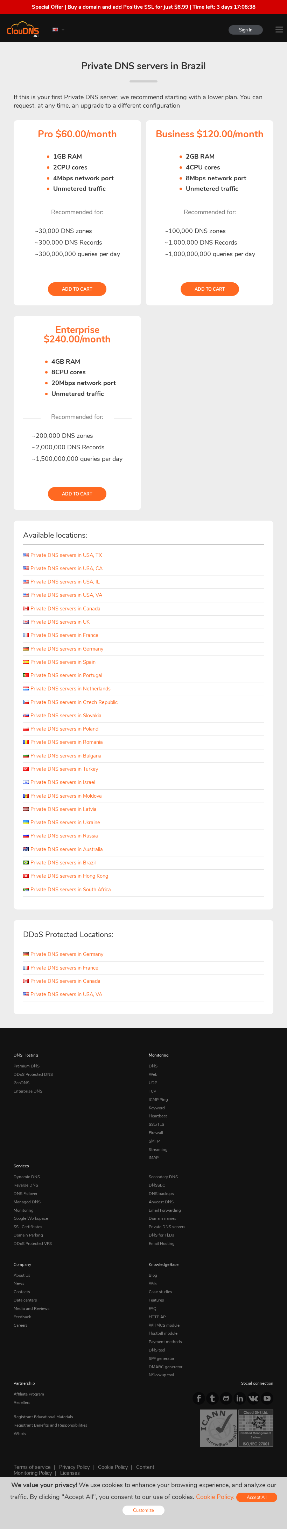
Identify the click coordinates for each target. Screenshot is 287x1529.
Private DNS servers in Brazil (63, 862)
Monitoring (159, 1055)
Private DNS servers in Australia (66, 849)
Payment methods (165, 1342)
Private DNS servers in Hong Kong (69, 875)
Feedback (22, 1317)
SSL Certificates (28, 1227)
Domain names (162, 1218)
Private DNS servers (167, 1227)
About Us (22, 1275)
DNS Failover (25, 1193)
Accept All (257, 1497)
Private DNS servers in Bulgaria (66, 755)
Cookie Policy (113, 1467)
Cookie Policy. (215, 1497)
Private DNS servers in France (64, 635)
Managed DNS (27, 1202)
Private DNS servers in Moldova (66, 795)
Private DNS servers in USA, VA (66, 595)
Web (153, 1074)
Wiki (153, 1283)
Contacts (22, 1292)
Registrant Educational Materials (43, 1417)
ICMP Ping (158, 1099)
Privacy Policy (74, 1467)
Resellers (22, 1402)
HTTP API (158, 1317)
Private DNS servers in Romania (66, 742)
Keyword (157, 1108)
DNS (153, 1066)
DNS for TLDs (161, 1235)
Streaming (158, 1149)
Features (156, 1300)
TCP (152, 1091)
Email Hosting (162, 1243)
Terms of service (32, 1467)
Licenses (70, 1473)
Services (21, 1166)
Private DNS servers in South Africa (70, 889)
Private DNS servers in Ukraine (65, 822)
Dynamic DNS (27, 1177)
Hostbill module (163, 1333)
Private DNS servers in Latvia (63, 809)
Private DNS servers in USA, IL (65, 581)
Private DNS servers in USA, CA (66, 568)
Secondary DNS (163, 1177)
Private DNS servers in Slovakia (66, 715)
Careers (21, 1325)
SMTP (154, 1141)
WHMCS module (164, 1325)
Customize (143, 1510)
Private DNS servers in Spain (63, 662)
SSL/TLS (156, 1124)
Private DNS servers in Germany (66, 648)
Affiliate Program (29, 1394)
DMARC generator (165, 1367)
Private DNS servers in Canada (65, 608)
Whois (20, 1433)
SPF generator (161, 1358)
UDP (153, 1083)
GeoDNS (21, 1083)
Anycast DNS (161, 1202)
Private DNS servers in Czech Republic (74, 702)
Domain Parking (28, 1235)
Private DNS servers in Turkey (64, 769)
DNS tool (157, 1350)
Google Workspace (31, 1218)
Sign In (245, 30)
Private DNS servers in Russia (64, 835)
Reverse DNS (26, 1185)
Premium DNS (27, 1066)
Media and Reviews (32, 1308)
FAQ (152, 1308)
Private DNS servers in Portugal (66, 675)
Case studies (160, 1292)
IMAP (154, 1157)
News (19, 1283)
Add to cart (77, 289)
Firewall (156, 1133)
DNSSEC (157, 1185)
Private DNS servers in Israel (62, 782)
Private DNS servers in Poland (64, 728)
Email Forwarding (165, 1210)
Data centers (25, 1300)
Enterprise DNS (28, 1091)
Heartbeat (158, 1116)
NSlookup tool (161, 1375)
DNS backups (161, 1193)
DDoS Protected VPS (33, 1243)
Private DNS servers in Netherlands (70, 688)
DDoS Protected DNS (33, 1074)
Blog (153, 1275)
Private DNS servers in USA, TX (66, 555)
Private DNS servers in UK (60, 621)
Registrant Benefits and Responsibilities (51, 1425)
